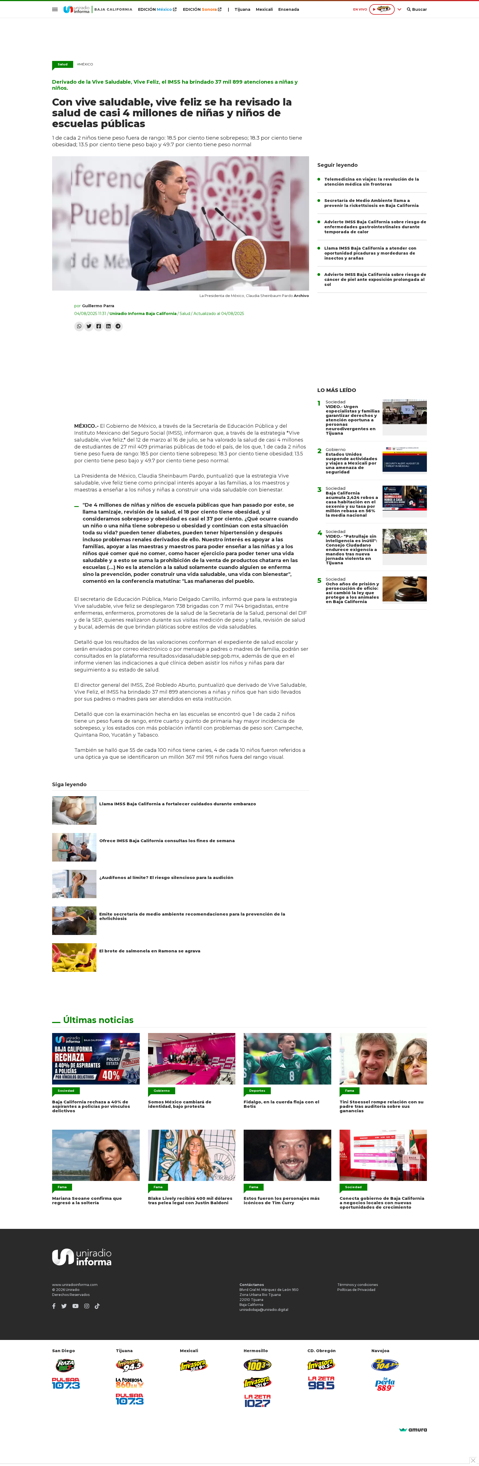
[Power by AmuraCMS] (413, 1430)
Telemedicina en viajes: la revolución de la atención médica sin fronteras (371, 182)
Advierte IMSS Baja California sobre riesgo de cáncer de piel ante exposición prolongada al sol (375, 279)
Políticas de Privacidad (356, 1290)
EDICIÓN (155, 9)
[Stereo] (257, 1365)
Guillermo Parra (98, 305)
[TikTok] (97, 1306)
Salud (63, 64)
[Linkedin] (108, 326)
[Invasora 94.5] (130, 1365)
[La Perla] (385, 1384)
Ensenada (288, 9)
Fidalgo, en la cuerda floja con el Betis (281, 1104)
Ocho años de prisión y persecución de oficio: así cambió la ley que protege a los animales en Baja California (352, 592)
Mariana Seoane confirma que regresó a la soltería (87, 1200)
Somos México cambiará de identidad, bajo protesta (180, 1104)
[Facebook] (98, 326)
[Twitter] (89, 326)
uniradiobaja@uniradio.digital (264, 1310)
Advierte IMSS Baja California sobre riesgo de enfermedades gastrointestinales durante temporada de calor (375, 226)
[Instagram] (86, 1306)
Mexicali (264, 9)
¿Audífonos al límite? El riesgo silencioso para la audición (166, 877)
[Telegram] (118, 326)
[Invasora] (66, 1365)
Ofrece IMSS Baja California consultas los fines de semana (167, 840)
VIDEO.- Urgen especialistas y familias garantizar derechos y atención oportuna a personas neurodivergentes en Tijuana (353, 420)
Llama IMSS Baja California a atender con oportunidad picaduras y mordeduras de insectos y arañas (370, 253)
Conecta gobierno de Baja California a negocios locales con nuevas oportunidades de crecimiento (382, 1203)
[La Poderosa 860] (130, 1383)
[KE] (385, 1365)
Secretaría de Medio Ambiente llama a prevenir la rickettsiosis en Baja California (371, 203)
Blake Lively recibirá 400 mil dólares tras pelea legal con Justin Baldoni (190, 1200)
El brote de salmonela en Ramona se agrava (149, 951)
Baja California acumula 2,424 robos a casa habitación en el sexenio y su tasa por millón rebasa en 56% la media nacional (352, 504)
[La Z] (257, 1401)
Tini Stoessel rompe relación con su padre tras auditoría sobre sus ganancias (382, 1106)
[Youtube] (75, 1306)
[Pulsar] (66, 1383)
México (85, 64)
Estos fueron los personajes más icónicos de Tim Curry (282, 1200)
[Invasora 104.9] (194, 1365)
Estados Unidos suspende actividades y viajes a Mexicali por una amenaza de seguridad (351, 463)
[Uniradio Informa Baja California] (98, 9)
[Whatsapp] (79, 326)
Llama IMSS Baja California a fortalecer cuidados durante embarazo (177, 803)
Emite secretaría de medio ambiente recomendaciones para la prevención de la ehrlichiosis (192, 916)
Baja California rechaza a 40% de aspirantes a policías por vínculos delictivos (91, 1106)
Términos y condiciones (357, 1285)
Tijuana (242, 9)
